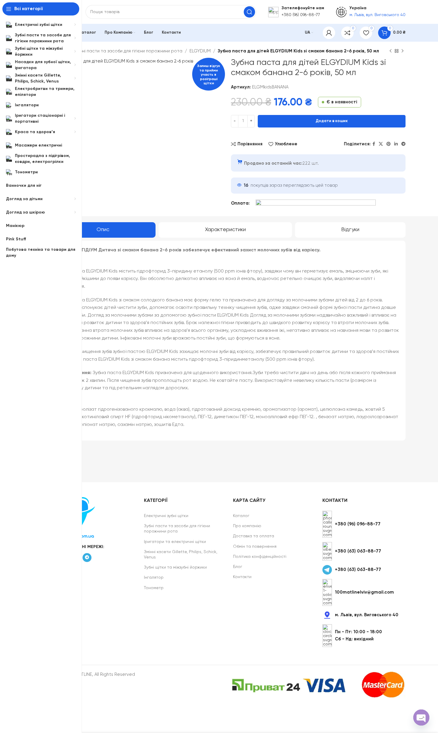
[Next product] (403, 51)
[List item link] (364, 524)
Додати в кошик (332, 121)
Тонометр (154, 588)
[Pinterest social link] (388, 144)
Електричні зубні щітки (166, 516)
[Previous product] (391, 51)
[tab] (103, 230)
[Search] (249, 12)
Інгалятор (154, 577)
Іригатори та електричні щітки (175, 542)
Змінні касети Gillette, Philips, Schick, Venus (180, 554)
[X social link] (381, 144)
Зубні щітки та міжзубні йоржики (175, 567)
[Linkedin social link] (396, 144)
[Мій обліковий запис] (329, 33)
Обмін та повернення (255, 546)
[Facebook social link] (374, 144)
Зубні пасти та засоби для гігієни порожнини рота (128, 51)
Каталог (241, 516)
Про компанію (247, 526)
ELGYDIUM (200, 51)
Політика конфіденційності (259, 557)
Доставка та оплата (253, 536)
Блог (237, 567)
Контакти (242, 577)
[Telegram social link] (403, 144)
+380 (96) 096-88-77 (301, 15)
